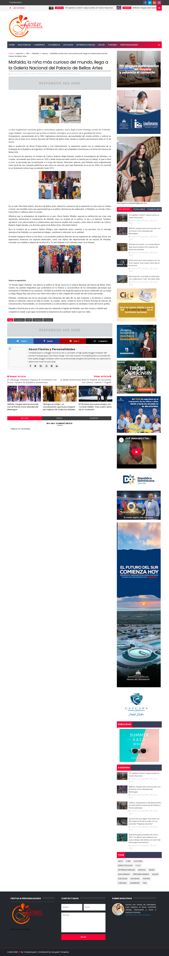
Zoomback (54, 44)
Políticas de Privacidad (20, 929)
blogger (24, 418)
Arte (120, 861)
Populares (139, 209)
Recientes (124, 209)
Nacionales (24, 44)
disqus (59, 418)
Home (12, 44)
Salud (101, 44)
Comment (103, 341)
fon (145, 883)
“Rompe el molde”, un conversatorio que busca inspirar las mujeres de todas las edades (59, 407)
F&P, (64, 74)
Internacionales (85, 44)
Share (50, 341)
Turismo (112, 44)
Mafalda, (70, 74)
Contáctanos (15, 2)
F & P (138, 865)
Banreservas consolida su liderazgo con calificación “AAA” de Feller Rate (144, 277)
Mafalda (35, 53)
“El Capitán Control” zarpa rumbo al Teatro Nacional (64, 7)
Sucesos (135, 878)
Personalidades (129, 44)
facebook (94, 418)
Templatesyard (30, 952)
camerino (34, 8)
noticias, (77, 74)
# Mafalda (38, 320)
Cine (128, 861)
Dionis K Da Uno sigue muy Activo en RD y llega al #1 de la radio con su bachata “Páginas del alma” (144, 821)
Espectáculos (125, 865)
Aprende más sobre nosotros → (139, 915)
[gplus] (154, 3)
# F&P (28, 320)
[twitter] (150, 3)
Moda (151, 870)
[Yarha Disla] (159, 952)
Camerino (39, 44)
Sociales (68, 44)
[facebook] (145, 3)
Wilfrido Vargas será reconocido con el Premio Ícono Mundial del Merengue (23, 407)
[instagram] (159, 3)
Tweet (24, 341)
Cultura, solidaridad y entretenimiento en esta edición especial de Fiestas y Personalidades (145, 805)
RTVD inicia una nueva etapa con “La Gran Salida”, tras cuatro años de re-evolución (95, 407)
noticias (45, 53)
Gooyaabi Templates (60, 952)
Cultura (138, 861)
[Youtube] (141, 3)
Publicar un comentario (20, 429)
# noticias (48, 320)
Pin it (76, 341)
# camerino (19, 320)
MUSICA (142, 870)
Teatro (146, 878)
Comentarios (154, 209)
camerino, (58, 74)
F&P (27, 53)
